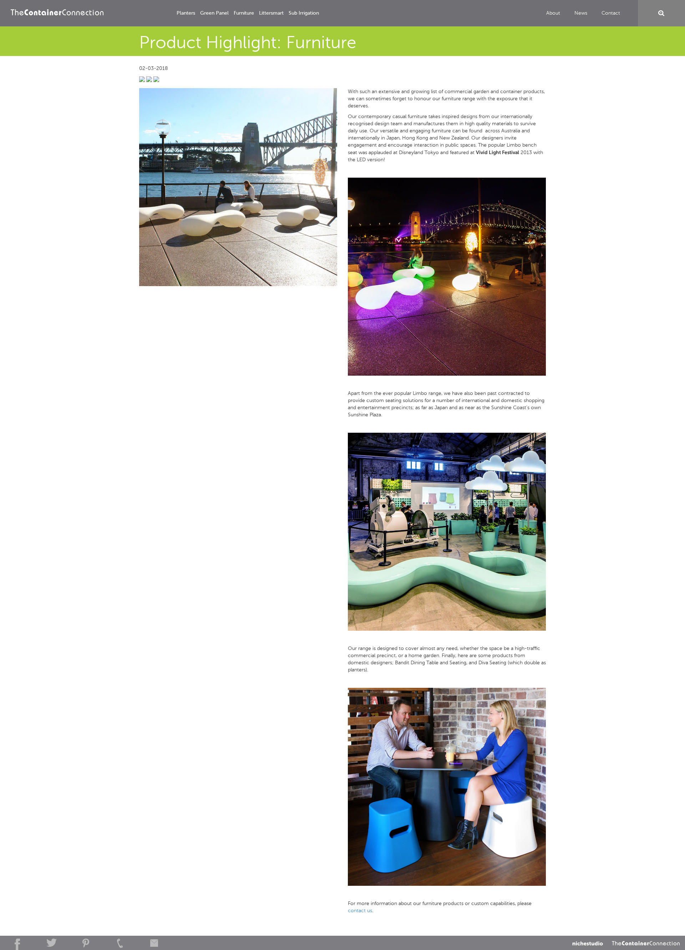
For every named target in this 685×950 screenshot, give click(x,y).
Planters (186, 13)
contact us (360, 910)
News (580, 13)
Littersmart (271, 13)
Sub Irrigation (304, 13)
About (553, 13)
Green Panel (214, 13)
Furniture (244, 13)
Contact (611, 13)
